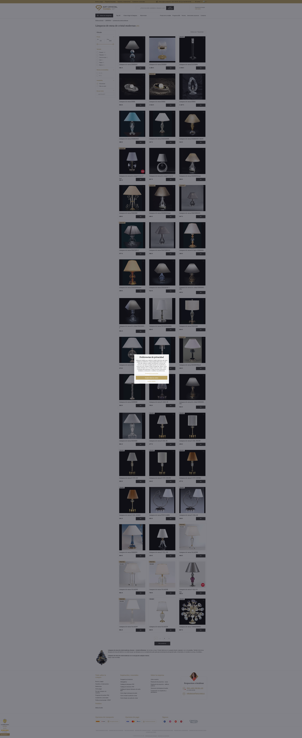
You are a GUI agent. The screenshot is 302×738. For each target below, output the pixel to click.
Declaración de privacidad (151, 373)
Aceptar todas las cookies (151, 378)
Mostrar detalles (152, 381)
